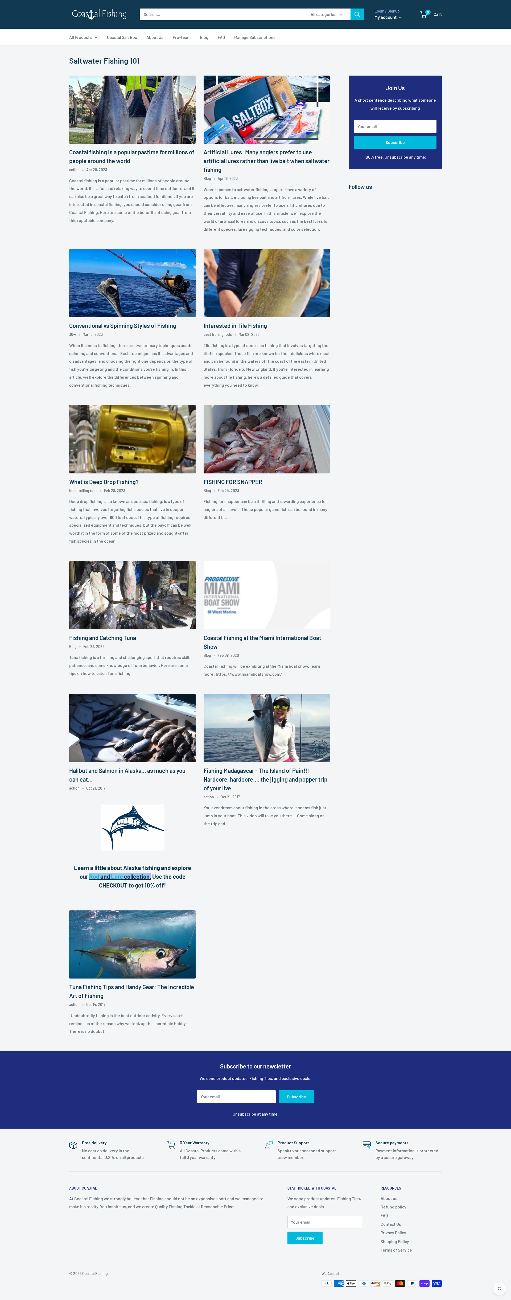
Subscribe (395, 142)
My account (385, 17)
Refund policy (393, 1206)
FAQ (221, 37)
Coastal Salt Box (122, 37)
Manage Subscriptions (254, 37)
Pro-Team (182, 37)
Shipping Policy (395, 1241)
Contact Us (391, 1224)
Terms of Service (396, 1249)
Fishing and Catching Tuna (102, 637)
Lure (117, 876)
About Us (154, 37)
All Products (80, 37)
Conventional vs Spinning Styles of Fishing (122, 325)
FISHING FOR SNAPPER (233, 481)
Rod (94, 876)
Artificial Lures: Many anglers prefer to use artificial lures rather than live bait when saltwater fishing (266, 160)
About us (389, 1198)
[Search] (357, 14)
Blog (204, 37)
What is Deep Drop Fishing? (104, 481)
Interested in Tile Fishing (235, 325)
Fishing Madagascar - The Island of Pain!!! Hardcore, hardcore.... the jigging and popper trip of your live (265, 779)
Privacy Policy (393, 1232)
